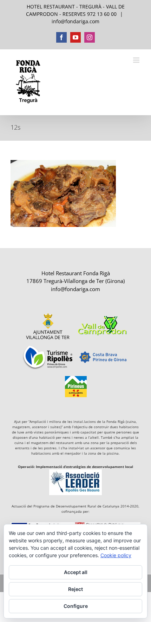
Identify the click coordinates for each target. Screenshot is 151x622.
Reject (75, 589)
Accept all (75, 572)
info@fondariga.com (75, 21)
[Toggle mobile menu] (136, 60)
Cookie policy (115, 555)
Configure (76, 606)
